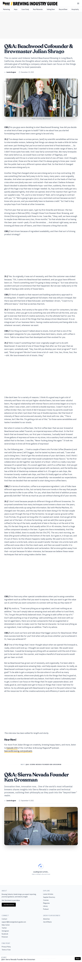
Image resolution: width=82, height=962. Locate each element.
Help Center (6, 925)
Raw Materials (38, 9)
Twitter (4, 928)
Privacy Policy (6, 947)
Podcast (46, 909)
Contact (4, 919)
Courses (46, 900)
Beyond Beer (63, 9)
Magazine (46, 903)
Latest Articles (48, 894)
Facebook (5, 934)
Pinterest (5, 937)
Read (77, 959)
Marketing (6, 9)
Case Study (25, 9)
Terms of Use (6, 950)
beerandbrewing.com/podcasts (18, 751)
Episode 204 (12, 748)
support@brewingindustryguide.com (14, 922)
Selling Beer (51, 9)
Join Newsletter (8, 905)
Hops (15, 9)
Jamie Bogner (11, 72)
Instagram (5, 931)
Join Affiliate (47, 922)
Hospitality (75, 9)
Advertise (46, 919)
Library (45, 906)
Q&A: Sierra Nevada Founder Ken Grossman (18, 959)
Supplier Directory (49, 897)
